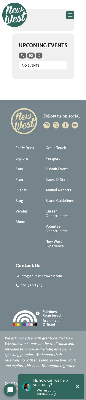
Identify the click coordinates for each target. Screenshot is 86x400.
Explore (22, 158)
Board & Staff (57, 179)
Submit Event (57, 169)
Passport (53, 158)
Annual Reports (58, 190)
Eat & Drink (25, 148)
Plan (19, 179)
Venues (22, 211)
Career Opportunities (57, 213)
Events (21, 190)
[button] (70, 15)
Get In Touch (56, 148)
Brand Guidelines (60, 201)
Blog (19, 201)
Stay (19, 169)
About (20, 222)
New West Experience (55, 243)
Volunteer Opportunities (57, 228)
